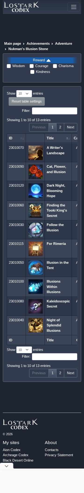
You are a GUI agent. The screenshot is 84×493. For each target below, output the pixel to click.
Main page (12, 43)
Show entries (25, 93)
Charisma (66, 66)
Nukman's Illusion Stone (28, 49)
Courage (41, 66)
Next (70, 127)
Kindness (43, 72)
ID (10, 138)
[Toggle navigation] (73, 7)
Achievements (38, 43)
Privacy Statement (59, 455)
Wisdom (18, 66)
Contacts (52, 450)
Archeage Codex (15, 455)
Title (50, 138)
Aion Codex (12, 450)
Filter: (26, 111)
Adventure (63, 43)
